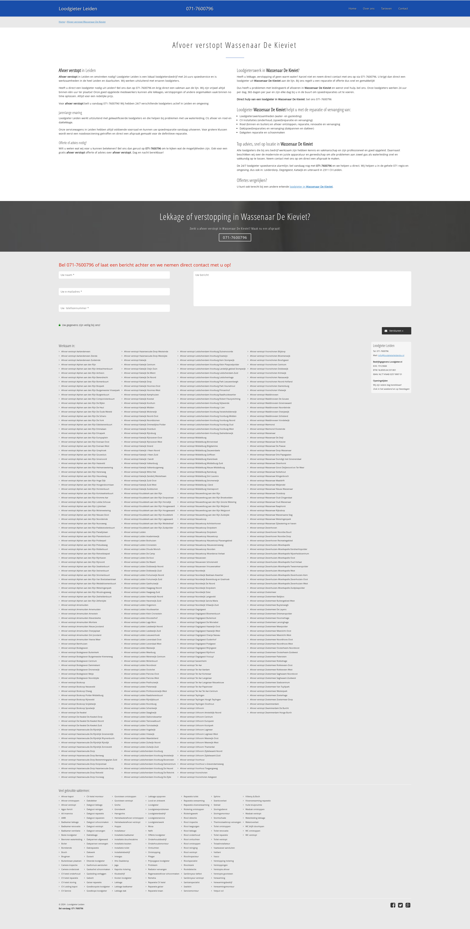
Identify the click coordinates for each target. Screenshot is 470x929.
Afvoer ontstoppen (70, 800)
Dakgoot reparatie (95, 813)
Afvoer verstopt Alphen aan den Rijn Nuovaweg (83, 523)
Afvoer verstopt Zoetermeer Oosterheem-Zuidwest (274, 652)
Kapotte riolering (123, 869)
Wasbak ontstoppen (255, 809)
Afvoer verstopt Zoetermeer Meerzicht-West (270, 635)
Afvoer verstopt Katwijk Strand (138, 446)
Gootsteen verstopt (124, 800)
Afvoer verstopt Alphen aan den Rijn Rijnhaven (83, 557)
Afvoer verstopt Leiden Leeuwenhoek (142, 635)
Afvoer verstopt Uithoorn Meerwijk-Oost (199, 738)
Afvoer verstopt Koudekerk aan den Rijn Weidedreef (148, 523)
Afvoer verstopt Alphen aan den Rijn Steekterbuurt (85, 566)
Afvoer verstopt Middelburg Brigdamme (199, 446)
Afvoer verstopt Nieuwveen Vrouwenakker (200, 566)
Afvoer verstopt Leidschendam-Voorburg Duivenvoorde (206, 351)
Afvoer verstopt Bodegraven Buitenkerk (80, 652)
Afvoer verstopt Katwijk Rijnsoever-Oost (143, 437)
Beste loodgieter (69, 835)
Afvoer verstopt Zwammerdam (264, 703)
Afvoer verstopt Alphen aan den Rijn (78, 364)
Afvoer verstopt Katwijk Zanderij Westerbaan (145, 476)
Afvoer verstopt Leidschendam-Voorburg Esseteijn (204, 355)
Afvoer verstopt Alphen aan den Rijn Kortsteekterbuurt (87, 493)
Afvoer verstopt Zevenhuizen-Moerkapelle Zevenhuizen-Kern (279, 575)
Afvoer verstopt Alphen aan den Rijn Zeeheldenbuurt (86, 596)
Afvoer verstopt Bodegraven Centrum (79, 661)
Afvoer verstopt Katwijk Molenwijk (140, 411)
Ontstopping (154, 852)
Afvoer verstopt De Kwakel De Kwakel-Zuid (81, 725)
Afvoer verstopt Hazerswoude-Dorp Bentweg (82, 755)
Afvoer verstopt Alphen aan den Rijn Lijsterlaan (83, 506)
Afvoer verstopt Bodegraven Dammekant (80, 665)
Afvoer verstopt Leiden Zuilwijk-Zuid (141, 746)
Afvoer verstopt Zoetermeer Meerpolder (269, 626)
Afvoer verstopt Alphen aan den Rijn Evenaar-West (85, 446)
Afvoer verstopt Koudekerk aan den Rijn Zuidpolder (148, 527)
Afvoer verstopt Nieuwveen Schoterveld (199, 562)
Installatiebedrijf (122, 852)
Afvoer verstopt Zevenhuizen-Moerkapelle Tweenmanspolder (279, 566)
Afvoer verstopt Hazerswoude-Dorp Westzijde (145, 355)
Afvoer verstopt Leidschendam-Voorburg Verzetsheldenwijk (208, 411)
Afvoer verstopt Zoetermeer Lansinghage (269, 622)
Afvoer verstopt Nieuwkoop (193, 519)
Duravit (90, 856)
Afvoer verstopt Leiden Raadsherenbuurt (143, 695)
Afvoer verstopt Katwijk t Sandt (139, 459)
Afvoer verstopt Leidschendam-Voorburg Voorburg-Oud (206, 424)
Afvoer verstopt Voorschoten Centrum (268, 364)
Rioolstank (189, 865)
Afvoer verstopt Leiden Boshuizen (140, 540)
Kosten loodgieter (123, 878)
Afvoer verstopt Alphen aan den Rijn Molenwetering (86, 510)
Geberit (90, 878)
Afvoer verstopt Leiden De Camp (139, 553)
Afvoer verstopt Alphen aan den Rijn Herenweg (83, 471)
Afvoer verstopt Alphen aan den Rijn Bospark (82, 386)
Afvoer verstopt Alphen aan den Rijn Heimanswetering (87, 467)
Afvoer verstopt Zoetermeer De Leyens (268, 609)
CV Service (66, 890)
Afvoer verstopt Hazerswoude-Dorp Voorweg (82, 777)
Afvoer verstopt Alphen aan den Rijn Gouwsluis (83, 454)
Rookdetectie (190, 869)
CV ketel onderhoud (70, 873)
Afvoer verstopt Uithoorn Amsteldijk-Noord (200, 712)
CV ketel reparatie (69, 878)
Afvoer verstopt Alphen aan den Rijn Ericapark (83, 433)
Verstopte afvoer (221, 869)
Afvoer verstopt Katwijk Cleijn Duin (140, 368)
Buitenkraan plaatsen (71, 860)
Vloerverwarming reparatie (258, 800)
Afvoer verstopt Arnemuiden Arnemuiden (81, 609)
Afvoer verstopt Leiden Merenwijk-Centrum (144, 656)
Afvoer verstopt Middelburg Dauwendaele (200, 450)
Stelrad (217, 804)
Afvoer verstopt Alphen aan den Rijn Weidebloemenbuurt (88, 583)
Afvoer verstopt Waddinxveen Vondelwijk (270, 420)
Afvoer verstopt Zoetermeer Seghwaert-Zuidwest (273, 678)
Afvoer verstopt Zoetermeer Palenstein (268, 656)
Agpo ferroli (67, 809)
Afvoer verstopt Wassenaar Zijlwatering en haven (273, 523)
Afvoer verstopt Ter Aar (191, 665)
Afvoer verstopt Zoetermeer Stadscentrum (270, 682)
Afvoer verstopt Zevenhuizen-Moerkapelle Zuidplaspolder (277, 587)
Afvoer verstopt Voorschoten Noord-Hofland (271, 381)
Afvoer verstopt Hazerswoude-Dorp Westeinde (146, 351)
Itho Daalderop (122, 860)
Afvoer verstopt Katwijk (135, 360)
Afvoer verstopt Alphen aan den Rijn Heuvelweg (84, 476)
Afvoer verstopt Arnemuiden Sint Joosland (81, 635)
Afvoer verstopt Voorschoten (193, 772)
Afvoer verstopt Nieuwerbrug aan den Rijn (200, 493)
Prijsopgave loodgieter (158, 860)
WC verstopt (251, 835)
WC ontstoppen (252, 830)
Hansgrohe (120, 813)
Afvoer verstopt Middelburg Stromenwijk (199, 480)
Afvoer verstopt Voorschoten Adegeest (198, 777)
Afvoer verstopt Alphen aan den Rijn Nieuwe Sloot (85, 514)
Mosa (150, 826)
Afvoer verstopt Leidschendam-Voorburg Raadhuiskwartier (208, 394)
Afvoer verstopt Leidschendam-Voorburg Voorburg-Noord (207, 420)
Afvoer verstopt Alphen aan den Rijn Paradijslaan (84, 532)
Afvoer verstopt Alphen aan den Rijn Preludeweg (84, 545)
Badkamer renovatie (70, 826)
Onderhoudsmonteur (158, 843)
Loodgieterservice (156, 817)
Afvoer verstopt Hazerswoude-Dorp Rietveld (82, 772)
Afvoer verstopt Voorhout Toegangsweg (199, 768)
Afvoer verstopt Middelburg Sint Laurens (199, 476)
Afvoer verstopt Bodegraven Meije (77, 673)
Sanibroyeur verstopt (194, 878)
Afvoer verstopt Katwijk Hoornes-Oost (142, 386)
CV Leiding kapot (69, 886)
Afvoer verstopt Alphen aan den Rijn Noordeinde (84, 519)
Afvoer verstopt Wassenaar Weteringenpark (270, 519)
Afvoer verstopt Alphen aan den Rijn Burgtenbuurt (85, 394)
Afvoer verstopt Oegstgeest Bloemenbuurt (200, 613)
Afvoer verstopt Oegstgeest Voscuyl (197, 656)
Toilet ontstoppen (222, 826)
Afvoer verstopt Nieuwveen (193, 557)
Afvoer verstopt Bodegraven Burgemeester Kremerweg (87, 656)
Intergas (118, 856)
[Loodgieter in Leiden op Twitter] (401, 905)
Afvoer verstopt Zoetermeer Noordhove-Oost (271, 639)
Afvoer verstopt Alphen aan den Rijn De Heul (82, 407)
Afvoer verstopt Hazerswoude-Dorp (78, 751)
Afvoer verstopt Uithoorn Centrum (196, 716)
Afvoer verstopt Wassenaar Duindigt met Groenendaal (275, 459)
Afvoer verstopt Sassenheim (193, 661)
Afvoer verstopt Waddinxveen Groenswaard (271, 403)
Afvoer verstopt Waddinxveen (264, 394)
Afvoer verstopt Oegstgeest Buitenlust (198, 618)
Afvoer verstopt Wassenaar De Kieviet (86, 21)
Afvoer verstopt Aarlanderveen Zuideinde (80, 360)
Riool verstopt (190, 852)
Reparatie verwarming (194, 800)
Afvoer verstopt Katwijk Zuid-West (140, 484)
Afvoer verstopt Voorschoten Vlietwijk (268, 390)
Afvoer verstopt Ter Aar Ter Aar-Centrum (199, 691)
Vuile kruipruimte (253, 804)
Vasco (216, 856)
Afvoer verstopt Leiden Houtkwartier (141, 609)
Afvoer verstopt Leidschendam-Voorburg (143, 751)
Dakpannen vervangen (97, 843)
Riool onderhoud (192, 835)
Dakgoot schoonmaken (98, 822)
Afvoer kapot (67, 796)
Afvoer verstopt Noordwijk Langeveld (198, 596)
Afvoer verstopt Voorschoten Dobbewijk (269, 368)
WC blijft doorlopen (254, 826)
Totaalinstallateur (222, 843)
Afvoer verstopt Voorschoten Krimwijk (268, 373)
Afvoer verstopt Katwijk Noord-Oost (141, 416)
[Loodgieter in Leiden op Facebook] (393, 905)
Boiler (64, 843)
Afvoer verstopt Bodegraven (74, 648)
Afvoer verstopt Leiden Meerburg (140, 652)
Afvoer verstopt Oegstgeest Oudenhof (198, 639)
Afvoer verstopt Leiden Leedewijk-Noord (143, 626)
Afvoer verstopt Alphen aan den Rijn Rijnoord (83, 562)
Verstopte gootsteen (223, 873)
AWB (63, 817)
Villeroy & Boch (252, 796)
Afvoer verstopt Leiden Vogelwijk (140, 729)
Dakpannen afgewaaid (97, 839)
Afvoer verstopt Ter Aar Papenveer (196, 686)
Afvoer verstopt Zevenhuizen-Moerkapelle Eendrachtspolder (278, 549)
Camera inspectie (69, 865)
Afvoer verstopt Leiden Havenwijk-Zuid (142, 600)
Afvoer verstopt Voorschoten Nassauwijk (269, 377)
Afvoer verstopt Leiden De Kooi (139, 557)
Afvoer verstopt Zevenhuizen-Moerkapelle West (272, 570)
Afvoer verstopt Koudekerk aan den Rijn (143, 493)
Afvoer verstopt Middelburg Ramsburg (198, 471)
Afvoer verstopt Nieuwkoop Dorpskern (198, 527)
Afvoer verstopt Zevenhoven (263, 527)
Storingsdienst (220, 809)
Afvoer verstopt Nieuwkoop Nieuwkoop (199, 536)
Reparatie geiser (155, 886)
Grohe (117, 804)
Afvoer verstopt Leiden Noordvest (140, 665)
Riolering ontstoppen (194, 809)
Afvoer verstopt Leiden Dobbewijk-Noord (143, 566)
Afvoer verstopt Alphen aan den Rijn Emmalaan (83, 429)
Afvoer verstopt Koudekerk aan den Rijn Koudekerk (148, 514)
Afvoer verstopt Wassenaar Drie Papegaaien (270, 454)
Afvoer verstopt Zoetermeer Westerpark (268, 691)
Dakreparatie (93, 847)
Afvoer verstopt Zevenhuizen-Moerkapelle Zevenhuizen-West (279, 583)
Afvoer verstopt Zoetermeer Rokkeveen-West (271, 669)
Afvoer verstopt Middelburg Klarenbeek (199, 459)
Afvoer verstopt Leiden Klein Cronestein (143, 613)
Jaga (116, 865)
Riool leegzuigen (191, 826)
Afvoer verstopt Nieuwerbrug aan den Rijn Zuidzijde (204, 514)
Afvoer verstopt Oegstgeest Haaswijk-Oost (200, 626)
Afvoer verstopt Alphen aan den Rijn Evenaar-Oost (85, 441)
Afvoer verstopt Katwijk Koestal (139, 398)
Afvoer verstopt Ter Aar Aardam (195, 669)
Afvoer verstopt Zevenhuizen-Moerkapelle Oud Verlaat (276, 562)
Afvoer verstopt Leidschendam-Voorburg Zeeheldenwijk (206, 433)
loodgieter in (311, 186)
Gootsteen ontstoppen (125, 796)
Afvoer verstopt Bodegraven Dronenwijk (80, 669)
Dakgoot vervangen (96, 830)
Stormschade (220, 817)
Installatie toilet (122, 847)
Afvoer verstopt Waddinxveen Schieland (269, 416)
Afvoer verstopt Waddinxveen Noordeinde (270, 407)
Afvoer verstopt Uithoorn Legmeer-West (199, 734)
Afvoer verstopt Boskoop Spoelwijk (78, 708)
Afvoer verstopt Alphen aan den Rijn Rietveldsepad (85, 553)
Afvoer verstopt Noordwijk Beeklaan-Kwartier (201, 575)
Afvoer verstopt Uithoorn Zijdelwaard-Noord (201, 751)
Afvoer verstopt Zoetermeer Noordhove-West (271, 643)
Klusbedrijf (120, 873)
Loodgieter (153, 804)
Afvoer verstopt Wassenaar (262, 433)
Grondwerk (120, 809)
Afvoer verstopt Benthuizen (74, 643)
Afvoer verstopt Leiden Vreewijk (139, 734)
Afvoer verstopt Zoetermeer (263, 592)
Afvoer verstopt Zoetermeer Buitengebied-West (272, 600)
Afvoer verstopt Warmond (262, 424)
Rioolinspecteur (191, 856)
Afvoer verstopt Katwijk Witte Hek (140, 471)
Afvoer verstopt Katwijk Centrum (139, 364)
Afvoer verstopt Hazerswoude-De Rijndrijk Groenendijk (87, 734)
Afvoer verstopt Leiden (135, 532)
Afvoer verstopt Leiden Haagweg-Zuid (142, 592)
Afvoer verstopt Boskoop (73, 682)
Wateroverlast (251, 822)
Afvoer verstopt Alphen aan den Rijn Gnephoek (83, 450)
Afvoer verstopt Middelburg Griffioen (197, 454)
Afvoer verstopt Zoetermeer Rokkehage (268, 661)
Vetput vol (219, 890)
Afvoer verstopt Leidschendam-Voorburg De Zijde (147, 777)
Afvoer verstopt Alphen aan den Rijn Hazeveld (83, 463)
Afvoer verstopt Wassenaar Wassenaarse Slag (271, 514)
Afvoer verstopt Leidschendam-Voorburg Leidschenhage (207, 377)
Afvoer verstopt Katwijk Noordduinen (142, 420)
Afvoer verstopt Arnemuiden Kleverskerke (81, 618)
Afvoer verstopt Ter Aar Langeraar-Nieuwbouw (202, 682)
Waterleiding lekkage (255, 817)
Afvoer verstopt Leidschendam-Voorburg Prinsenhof (205, 390)
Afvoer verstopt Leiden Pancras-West (141, 678)
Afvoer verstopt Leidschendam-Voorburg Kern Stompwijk (207, 360)
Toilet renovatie (221, 830)
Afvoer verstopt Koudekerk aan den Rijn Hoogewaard (149, 506)
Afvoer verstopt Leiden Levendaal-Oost (142, 639)
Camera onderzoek (70, 869)
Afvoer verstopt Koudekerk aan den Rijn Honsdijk (147, 502)
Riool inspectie (191, 822)
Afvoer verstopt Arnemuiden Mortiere (79, 622)
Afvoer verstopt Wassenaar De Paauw (267, 446)
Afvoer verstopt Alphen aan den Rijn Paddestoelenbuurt (88, 527)
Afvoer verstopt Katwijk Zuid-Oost (140, 480)
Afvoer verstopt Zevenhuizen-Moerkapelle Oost (272, 557)
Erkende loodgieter (96, 860)
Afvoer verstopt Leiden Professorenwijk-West (145, 691)
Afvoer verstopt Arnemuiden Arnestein (79, 613)
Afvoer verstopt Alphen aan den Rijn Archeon (82, 373)
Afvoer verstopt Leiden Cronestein (140, 545)
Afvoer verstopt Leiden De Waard (140, 562)
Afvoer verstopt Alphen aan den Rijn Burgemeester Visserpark (90, 390)
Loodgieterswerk (156, 822)
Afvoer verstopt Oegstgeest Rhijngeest (198, 648)
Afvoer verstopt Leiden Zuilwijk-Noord (142, 742)
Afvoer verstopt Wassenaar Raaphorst (268, 506)
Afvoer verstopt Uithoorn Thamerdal (197, 746)
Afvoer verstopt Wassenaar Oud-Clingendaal (271, 497)
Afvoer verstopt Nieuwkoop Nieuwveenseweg (201, 545)
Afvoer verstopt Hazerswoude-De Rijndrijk (81, 729)
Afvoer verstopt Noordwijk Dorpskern (198, 587)
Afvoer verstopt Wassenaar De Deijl (266, 437)
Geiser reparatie (94, 882)
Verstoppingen (221, 865)
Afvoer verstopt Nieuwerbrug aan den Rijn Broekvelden (206, 497)
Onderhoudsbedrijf (157, 839)
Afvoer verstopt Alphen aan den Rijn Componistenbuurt (88, 398)
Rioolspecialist (190, 860)
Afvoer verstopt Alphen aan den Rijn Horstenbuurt (85, 489)
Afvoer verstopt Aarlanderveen (75, 351)
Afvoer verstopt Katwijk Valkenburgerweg (143, 467)
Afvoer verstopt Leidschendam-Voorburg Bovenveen (149, 759)
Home (62, 21)
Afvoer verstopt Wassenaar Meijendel (267, 484)
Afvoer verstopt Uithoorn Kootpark (196, 725)
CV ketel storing (68, 882)
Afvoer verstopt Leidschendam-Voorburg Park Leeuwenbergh (209, 381)
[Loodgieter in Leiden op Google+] (408, 905)
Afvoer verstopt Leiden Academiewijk (141, 536)
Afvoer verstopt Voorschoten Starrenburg (269, 386)
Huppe (118, 826)
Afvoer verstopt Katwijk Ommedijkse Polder (145, 424)
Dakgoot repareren (95, 817)
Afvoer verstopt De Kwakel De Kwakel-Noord (82, 721)
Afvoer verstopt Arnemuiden (74, 605)
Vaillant (217, 852)
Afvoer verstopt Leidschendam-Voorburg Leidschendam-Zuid (209, 373)
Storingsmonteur (222, 813)
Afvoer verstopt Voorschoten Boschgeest (269, 360)
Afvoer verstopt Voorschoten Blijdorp (267, 351)
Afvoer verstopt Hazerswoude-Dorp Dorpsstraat (83, 764)
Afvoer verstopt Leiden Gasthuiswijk (141, 583)
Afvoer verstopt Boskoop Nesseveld (78, 686)
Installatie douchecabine (126, 839)
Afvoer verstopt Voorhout (192, 759)
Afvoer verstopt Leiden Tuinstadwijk (141, 725)
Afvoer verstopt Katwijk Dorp (138, 381)
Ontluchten (153, 847)
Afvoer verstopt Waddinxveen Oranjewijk (269, 411)
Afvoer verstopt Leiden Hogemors (140, 605)
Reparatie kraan (155, 890)
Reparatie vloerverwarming (196, 804)
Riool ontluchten (192, 839)
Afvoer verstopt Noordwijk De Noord (197, 583)
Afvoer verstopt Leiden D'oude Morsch (142, 549)
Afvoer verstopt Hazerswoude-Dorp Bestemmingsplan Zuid (89, 759)
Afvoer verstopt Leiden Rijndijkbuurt (141, 699)
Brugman (65, 856)
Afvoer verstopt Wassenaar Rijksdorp (267, 510)
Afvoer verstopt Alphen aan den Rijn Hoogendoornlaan (87, 484)
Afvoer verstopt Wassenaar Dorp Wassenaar (270, 450)
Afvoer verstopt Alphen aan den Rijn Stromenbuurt (85, 575)
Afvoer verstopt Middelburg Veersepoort (199, 489)
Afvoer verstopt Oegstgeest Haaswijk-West (200, 630)
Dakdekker (92, 800)
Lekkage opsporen (157, 796)
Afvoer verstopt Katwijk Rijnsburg (140, 433)
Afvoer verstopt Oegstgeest (193, 609)
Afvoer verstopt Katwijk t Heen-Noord (142, 450)
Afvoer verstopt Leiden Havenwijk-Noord (143, 596)
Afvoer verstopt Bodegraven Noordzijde (80, 678)
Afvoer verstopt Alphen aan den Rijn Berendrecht (84, 377)
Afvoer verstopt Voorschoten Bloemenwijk (270, 355)
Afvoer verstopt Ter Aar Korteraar (195, 673)
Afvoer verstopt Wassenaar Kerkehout (268, 471)
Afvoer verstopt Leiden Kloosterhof (141, 618)
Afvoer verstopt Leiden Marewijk (139, 648)
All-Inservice (67, 813)
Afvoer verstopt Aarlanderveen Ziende (79, 355)
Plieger (151, 856)
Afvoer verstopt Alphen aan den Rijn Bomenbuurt (85, 381)
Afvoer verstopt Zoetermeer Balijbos (267, 596)
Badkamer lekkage (70, 822)
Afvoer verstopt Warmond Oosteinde (267, 429)
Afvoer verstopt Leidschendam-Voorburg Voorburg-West (207, 429)
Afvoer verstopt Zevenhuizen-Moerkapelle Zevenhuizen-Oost (279, 579)
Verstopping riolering (224, 860)
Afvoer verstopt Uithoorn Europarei (197, 721)
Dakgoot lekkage (94, 804)
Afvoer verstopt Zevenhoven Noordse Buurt (271, 532)
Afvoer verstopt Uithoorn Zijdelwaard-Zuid (200, 755)
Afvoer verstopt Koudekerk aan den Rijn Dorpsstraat (149, 497)
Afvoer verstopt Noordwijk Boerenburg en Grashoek (204, 579)
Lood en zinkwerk (156, 800)
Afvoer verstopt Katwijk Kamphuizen (141, 394)
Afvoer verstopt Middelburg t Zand (196, 484)
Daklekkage (92, 835)
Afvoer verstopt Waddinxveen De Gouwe (269, 398)
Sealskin (187, 886)
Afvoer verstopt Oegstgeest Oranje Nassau (200, 635)
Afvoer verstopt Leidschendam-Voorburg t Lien (202, 407)
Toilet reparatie (221, 835)
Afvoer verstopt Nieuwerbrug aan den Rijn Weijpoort (205, 510)
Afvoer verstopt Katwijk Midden (139, 407)
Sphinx (217, 796)
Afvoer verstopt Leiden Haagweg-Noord (143, 587)
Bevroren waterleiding (71, 839)
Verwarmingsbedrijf (223, 882)
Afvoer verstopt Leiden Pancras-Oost (141, 673)
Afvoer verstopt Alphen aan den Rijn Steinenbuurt (85, 570)
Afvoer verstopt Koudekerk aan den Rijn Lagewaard (148, 519)
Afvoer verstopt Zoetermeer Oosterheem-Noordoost (274, 648)
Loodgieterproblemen (158, 809)
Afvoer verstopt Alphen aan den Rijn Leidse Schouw (86, 502)
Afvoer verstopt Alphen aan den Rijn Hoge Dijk (83, 480)
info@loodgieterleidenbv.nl (391, 355)
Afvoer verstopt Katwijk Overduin (140, 429)
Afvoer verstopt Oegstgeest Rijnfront (197, 652)
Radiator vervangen (157, 869)
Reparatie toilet (191, 796)
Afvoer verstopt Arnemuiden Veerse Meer (80, 639)
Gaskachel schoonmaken (98, 869)
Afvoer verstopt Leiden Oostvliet (139, 669)
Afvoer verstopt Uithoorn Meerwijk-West (199, 742)
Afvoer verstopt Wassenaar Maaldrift (267, 480)
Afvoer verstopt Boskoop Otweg (76, 691)
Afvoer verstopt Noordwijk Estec (195, 592)
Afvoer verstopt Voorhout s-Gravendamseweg (202, 764)
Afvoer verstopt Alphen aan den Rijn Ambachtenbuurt (87, 368)
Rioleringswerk (191, 813)
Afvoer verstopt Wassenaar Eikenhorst (268, 463)
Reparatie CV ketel (156, 882)
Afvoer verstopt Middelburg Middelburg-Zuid (201, 463)
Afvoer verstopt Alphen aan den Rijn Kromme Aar (84, 497)
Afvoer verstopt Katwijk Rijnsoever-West (143, 441)
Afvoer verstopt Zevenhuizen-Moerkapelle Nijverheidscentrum (279, 553)
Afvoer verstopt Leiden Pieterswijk (140, 686)
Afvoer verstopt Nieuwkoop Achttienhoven (200, 523)
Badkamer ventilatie (70, 830)
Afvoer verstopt (68, 804)
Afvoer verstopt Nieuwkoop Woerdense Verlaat (202, 553)
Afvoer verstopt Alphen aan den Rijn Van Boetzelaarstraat (88, 579)
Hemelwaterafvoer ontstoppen (129, 817)
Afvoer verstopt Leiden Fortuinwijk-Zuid (143, 579)
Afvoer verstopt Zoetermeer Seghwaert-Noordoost (274, 673)
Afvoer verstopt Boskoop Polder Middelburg (82, 695)
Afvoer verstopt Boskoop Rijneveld (77, 699)
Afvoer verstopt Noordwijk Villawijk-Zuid (199, 605)
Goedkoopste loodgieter (98, 886)
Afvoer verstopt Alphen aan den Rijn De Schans (83, 416)
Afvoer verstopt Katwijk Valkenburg (141, 463)
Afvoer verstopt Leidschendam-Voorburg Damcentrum (150, 764)
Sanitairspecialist (192, 882)
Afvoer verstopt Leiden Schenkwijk (140, 708)
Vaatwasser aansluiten (224, 847)
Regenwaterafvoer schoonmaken (163, 873)
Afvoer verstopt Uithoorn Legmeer (196, 729)
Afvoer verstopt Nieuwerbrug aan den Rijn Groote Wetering (208, 502)
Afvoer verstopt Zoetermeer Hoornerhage (269, 618)
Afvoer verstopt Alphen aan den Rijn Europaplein (84, 437)
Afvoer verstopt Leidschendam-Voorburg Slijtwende (204, 403)
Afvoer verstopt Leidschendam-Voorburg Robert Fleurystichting (210, 398)
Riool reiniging (191, 847)
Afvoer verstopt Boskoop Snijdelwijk (78, 703)
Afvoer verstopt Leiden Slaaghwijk (140, 712)
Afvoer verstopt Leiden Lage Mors (140, 622)
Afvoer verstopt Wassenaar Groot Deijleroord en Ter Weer (277, 467)
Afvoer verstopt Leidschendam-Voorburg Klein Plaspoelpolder (209, 364)
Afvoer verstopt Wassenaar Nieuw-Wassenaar (271, 489)
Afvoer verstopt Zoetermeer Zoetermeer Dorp (271, 699)
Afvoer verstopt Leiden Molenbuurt (141, 661)
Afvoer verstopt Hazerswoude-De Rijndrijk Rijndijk (85, 742)
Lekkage (118, 882)
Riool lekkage (190, 830)
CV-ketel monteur (95, 796)
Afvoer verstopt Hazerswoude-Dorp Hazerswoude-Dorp (87, 768)
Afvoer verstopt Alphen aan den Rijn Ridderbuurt (84, 549)
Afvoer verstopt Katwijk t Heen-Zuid (141, 454)
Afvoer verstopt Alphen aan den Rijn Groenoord (84, 459)
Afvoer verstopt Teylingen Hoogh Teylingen (200, 699)
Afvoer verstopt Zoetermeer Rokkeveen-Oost (271, 665)
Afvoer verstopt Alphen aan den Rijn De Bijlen (83, 403)
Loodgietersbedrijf (157, 813)
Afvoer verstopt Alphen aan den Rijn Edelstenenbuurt (86, 424)
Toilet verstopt (220, 839)
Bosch (64, 852)
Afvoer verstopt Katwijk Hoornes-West (142, 390)
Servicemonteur (191, 890)
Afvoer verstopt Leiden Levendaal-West (142, 643)
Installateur (120, 830)
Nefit (150, 830)
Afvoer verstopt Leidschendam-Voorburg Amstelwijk (149, 755)
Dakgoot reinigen (95, 809)
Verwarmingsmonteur (224, 886)
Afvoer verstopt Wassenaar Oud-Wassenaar (270, 502)
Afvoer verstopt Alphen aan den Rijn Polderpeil (83, 540)
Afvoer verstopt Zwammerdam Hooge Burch (271, 712)
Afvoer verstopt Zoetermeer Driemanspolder (271, 613)
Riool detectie (190, 817)
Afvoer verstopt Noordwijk (192, 570)
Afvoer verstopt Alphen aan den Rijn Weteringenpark (86, 587)
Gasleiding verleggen (96, 873)
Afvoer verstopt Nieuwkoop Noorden (197, 549)
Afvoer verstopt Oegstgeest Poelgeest (198, 643)
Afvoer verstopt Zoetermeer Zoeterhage (268, 695)
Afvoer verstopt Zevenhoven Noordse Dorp (270, 536)
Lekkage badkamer (123, 886)
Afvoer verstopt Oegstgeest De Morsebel (199, 622)
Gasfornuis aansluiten (97, 865)
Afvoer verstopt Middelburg (193, 437)
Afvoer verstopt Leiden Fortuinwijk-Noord (144, 575)
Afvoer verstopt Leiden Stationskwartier (143, 716)
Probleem (152, 865)
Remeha (152, 878)
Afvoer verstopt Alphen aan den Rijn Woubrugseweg (86, 592)
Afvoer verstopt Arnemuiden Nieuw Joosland (82, 626)
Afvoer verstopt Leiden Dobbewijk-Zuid (143, 570)
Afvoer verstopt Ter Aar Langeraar (196, 678)
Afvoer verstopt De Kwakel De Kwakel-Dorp (81, 716)
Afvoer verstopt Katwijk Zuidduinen (141, 489)
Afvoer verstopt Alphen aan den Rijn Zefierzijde (83, 600)
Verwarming (219, 878)
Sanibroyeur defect (193, 873)
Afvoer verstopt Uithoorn (192, 708)
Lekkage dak (120, 890)
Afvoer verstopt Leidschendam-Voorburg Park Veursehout (207, 386)
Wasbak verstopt (253, 813)
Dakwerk (91, 852)
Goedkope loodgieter (97, 890)
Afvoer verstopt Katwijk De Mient (140, 373)
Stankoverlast (220, 800)
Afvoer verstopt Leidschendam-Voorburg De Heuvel (148, 768)
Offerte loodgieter (156, 835)
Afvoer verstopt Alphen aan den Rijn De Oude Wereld (86, 411)
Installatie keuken (123, 843)
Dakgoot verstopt (95, 826)
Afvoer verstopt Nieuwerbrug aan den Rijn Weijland (204, 506)
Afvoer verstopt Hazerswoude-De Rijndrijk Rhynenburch (88, 738)
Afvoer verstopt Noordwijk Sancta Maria (199, 600)
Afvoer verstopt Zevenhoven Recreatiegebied (271, 540)
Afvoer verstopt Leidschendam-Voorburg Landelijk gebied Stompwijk (213, 368)
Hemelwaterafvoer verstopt (127, 822)
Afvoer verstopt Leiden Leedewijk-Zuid (142, 630)
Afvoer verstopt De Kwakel (73, 712)
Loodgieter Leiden (78, 8)
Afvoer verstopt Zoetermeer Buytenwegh (269, 605)
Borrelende (66, 847)
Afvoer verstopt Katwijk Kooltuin (139, 403)
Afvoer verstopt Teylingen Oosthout (197, 703)
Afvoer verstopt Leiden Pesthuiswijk (141, 682)
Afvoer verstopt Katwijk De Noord (140, 377)
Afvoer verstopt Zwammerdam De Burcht (269, 708)
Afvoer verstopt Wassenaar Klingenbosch (269, 476)
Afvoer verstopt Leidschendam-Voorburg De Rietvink (149, 772)
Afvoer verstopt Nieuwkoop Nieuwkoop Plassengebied (206, 540)
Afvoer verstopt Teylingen (192, 695)
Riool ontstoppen (192, 843)
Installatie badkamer (124, 835)
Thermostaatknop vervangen (227, 822)
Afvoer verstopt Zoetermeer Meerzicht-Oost (270, 630)
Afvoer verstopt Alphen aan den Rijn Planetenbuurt (85, 536)
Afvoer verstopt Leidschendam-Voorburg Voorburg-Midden (208, 416)
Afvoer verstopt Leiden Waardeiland (141, 738)
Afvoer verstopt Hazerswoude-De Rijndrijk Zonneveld (86, 746)
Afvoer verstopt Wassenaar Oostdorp (267, 493)
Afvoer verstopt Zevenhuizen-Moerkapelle (270, 545)
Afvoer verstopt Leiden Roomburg (140, 703)
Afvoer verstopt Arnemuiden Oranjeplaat (80, 630)
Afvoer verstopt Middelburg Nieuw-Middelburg (202, 467)
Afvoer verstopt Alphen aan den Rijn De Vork (82, 420)
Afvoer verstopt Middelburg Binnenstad (199, 441)
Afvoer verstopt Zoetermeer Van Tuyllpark (270, 686)
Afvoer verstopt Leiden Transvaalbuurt (142, 721)
